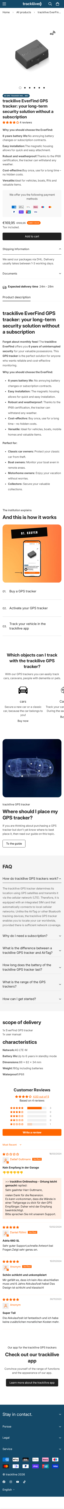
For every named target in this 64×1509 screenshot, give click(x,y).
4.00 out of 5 (41, 1096)
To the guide (14, 843)
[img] (11, 1154)
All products (23, 12)
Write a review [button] (32, 1132)
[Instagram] (10, 1481)
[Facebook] (4, 1481)
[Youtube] (17, 1481)
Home (6, 12)
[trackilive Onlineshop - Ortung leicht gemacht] (32, 4)
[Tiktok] (24, 1481)
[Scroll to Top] (57, 1491)
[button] (57, 4)
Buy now (23, 721)
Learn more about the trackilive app (32, 1382)
